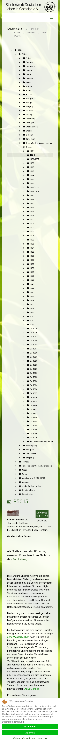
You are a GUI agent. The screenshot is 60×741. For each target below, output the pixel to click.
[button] (51, 17)
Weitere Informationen (24, 738)
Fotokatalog (20, 559)
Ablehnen (30, 732)
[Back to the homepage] (30, 6)
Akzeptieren (30, 726)
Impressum (42, 738)
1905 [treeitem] (32, 155)
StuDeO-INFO (31, 688)
